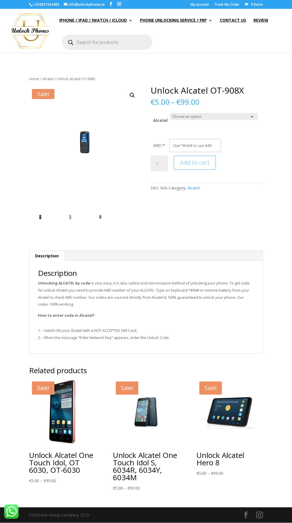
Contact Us (233, 20)
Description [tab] (47, 256)
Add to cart (195, 162)
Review (261, 20)
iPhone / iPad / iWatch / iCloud (93, 20)
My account (199, 5)
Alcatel (48, 78)
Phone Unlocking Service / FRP (173, 20)
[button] (132, 95)
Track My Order (227, 5)
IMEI (157, 145)
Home (34, 78)
